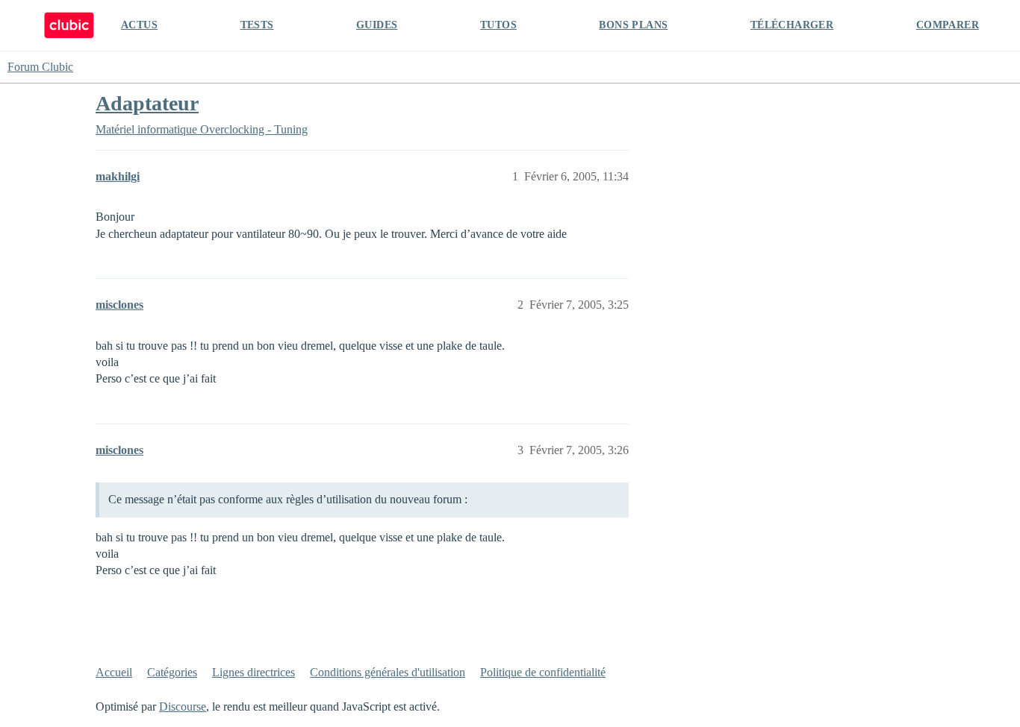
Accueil (114, 672)
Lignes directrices (253, 672)
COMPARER (947, 25)
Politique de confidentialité (543, 672)
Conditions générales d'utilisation (387, 672)
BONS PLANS (633, 25)
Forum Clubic (40, 66)
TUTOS (498, 25)
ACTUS (139, 25)
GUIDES (376, 25)
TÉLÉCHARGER (791, 25)
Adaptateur (147, 103)
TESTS (257, 25)
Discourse (182, 706)
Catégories (172, 672)
